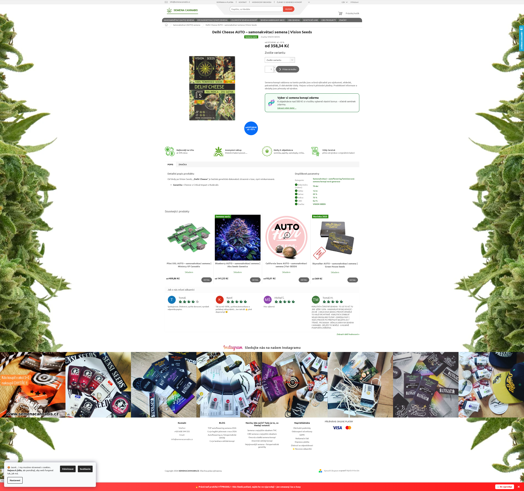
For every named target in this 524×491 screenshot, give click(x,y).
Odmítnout (68, 468)
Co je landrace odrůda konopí (222, 441)
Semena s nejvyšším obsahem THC (262, 430)
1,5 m (315, 190)
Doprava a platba (225, 2)
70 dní (315, 186)
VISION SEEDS (319, 204)
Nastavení (15, 480)
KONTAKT (243, 2)
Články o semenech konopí (289, 2)
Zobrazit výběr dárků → (286, 108)
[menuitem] (179, 20)
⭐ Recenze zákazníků (302, 449)
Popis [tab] (170, 164)
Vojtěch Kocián (352, 470)
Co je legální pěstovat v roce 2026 (222, 431)
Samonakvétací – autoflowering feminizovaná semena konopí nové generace (333, 179)
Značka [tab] (183, 164)
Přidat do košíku (289, 69)
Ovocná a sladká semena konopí (262, 437)
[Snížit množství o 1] (274, 70)
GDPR (302, 435)
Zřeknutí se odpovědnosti (302, 445)
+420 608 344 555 (182, 431)
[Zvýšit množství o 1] (274, 67)
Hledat (288, 9)
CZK (343, 2)
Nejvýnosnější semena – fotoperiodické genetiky (262, 445)
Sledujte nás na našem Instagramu (273, 347)
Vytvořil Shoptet (331, 470)
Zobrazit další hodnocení (347, 334)
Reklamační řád (302, 438)
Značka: (270, 37)
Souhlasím (85, 468)
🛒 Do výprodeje (504, 486)
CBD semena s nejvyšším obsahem (262, 434)
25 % (315, 194)
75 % (315, 197)
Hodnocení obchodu (261, 2)
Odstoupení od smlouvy (302, 431)
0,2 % (315, 200)
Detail (207, 280)
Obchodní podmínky (302, 428)
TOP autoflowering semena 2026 (222, 428)
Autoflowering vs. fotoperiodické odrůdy (222, 436)
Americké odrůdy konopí (262, 440)
